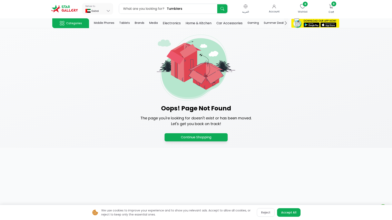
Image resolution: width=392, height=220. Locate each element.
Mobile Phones (104, 23)
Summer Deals (274, 23)
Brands (139, 23)
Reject (265, 212)
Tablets (124, 23)
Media (153, 23)
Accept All (288, 212)
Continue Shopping (196, 137)
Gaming (253, 23)
